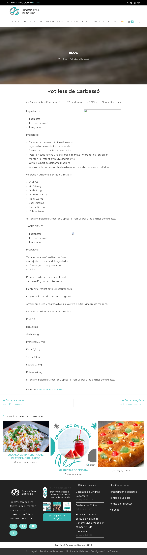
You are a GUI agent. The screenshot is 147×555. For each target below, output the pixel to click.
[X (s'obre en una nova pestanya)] (127, 2)
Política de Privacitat (120, 503)
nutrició (41, 390)
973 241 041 (37, 3)
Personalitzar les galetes (123, 491)
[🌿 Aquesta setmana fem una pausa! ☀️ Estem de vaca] (57, 506)
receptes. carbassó (55, 390)
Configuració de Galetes (104, 551)
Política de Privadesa (51, 551)
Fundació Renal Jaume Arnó (45, 102)
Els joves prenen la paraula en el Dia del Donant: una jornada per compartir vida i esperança (90, 522)
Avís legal (31, 551)
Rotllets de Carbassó (79, 59)
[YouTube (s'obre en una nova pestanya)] (138, 2)
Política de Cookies (119, 498)
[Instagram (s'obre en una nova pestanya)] (135, 2)
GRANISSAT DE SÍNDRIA (73, 470)
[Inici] (59, 59)
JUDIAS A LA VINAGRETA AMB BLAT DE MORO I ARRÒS (26, 456)
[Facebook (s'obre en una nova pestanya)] (131, 2)
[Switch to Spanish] (122, 21)
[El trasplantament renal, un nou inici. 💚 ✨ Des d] (67, 506)
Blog (104, 102)
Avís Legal (114, 509)
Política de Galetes (77, 551)
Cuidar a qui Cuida (86, 505)
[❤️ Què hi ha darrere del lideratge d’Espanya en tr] (47, 506)
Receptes (115, 102)
